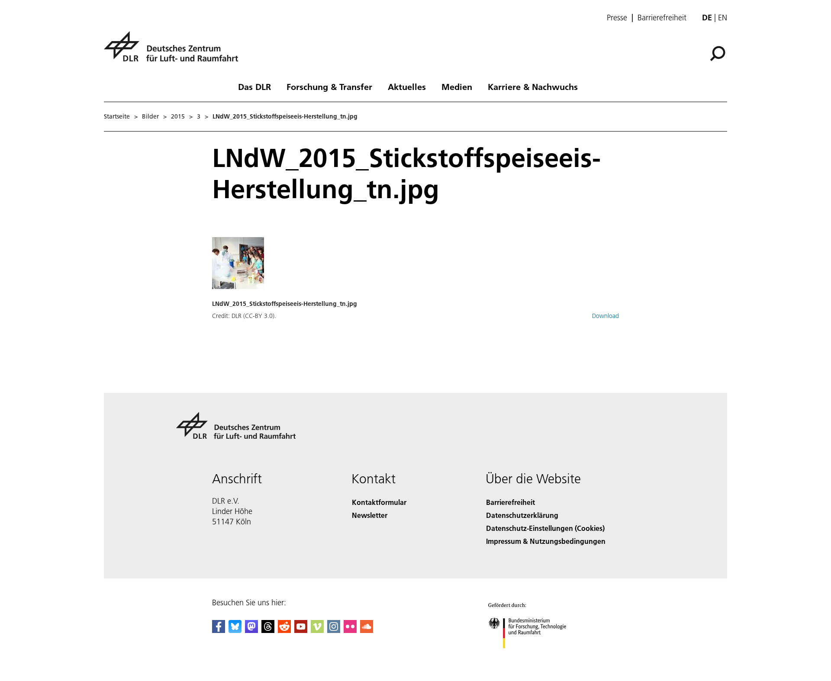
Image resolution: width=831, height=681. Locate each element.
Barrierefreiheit (662, 17)
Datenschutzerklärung (522, 515)
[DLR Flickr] (350, 630)
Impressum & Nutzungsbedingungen (546, 541)
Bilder (150, 116)
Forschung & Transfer (329, 86)
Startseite (117, 116)
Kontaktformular (379, 502)
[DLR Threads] (267, 630)
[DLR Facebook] (218, 630)
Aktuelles (407, 86)
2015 (178, 116)
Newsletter (369, 515)
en (722, 17)
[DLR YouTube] (300, 630)
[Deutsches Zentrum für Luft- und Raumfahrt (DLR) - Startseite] (174, 51)
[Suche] (719, 52)
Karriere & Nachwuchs (533, 86)
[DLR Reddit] (284, 630)
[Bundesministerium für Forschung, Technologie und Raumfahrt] (536, 657)
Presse (617, 17)
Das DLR (254, 86)
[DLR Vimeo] (317, 630)
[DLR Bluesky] (235, 630)
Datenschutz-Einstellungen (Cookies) (545, 528)
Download (605, 316)
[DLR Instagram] (333, 630)
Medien (456, 86)
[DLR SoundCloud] (366, 630)
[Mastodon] (251, 630)
